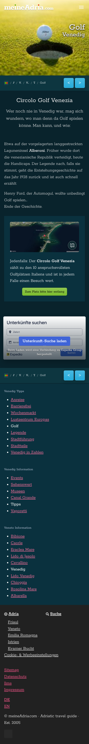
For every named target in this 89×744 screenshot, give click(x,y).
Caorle (17, 542)
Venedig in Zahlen (27, 452)
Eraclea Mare (22, 549)
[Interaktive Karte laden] (72, 245)
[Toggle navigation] (81, 7)
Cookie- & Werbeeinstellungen (31, 655)
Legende (18, 432)
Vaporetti (19, 510)
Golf (14, 426)
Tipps (16, 504)
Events (17, 477)
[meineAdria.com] (29, 7)
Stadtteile (19, 445)
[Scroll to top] (78, 733)
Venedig (18, 569)
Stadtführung (22, 439)
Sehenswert (21, 484)
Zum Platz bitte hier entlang (44, 292)
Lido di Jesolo (23, 556)
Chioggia (19, 582)
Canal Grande (23, 497)
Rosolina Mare (24, 589)
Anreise (17, 399)
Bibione (18, 536)
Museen (18, 491)
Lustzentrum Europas (30, 419)
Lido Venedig (22, 576)
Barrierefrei (21, 406)
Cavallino (19, 562)
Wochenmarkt (23, 412)
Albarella (19, 595)
